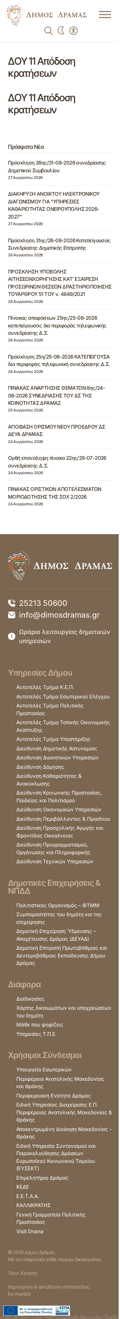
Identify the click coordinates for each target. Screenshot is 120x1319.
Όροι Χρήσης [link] (23, 1273)
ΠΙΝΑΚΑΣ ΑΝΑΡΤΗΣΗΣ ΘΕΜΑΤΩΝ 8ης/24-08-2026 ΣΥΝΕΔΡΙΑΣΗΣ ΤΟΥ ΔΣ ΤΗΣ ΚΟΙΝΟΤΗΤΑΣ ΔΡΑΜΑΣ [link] (56, 395)
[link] (47, 14)
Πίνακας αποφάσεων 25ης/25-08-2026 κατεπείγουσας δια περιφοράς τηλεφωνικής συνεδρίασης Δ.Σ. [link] (57, 325)
